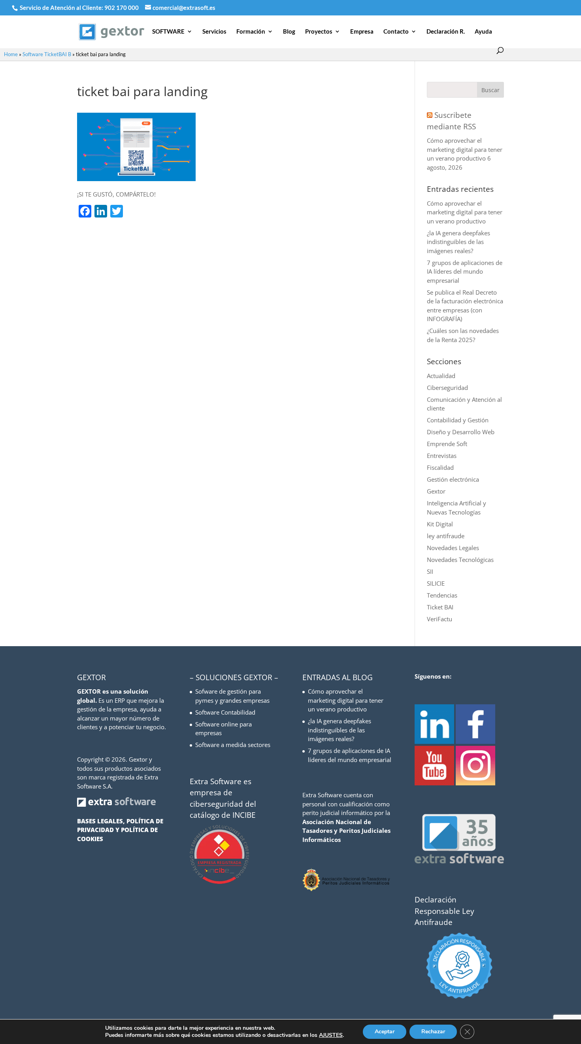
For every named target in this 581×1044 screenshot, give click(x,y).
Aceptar (384, 1031)
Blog (289, 31)
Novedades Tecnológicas (460, 560)
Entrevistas (441, 456)
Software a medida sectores (232, 745)
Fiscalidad (440, 467)
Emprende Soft (447, 444)
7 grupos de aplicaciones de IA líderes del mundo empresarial (464, 271)
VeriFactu (439, 619)
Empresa (362, 31)
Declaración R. (445, 31)
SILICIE (436, 583)
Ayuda (483, 31)
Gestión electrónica (453, 479)
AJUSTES (331, 1035)
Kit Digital (440, 524)
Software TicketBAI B (47, 54)
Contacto (396, 31)
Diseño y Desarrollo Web (460, 432)
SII (430, 571)
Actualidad (441, 376)
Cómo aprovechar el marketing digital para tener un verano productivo (464, 149)
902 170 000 (122, 7)
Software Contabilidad (225, 712)
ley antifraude (445, 536)
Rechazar (433, 1031)
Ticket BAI (440, 607)
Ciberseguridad (447, 388)
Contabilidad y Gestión (458, 420)
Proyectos (318, 31)
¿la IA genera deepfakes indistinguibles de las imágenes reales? (458, 242)
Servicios (214, 31)
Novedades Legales (453, 548)
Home (11, 54)
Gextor (436, 491)
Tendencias (442, 595)
